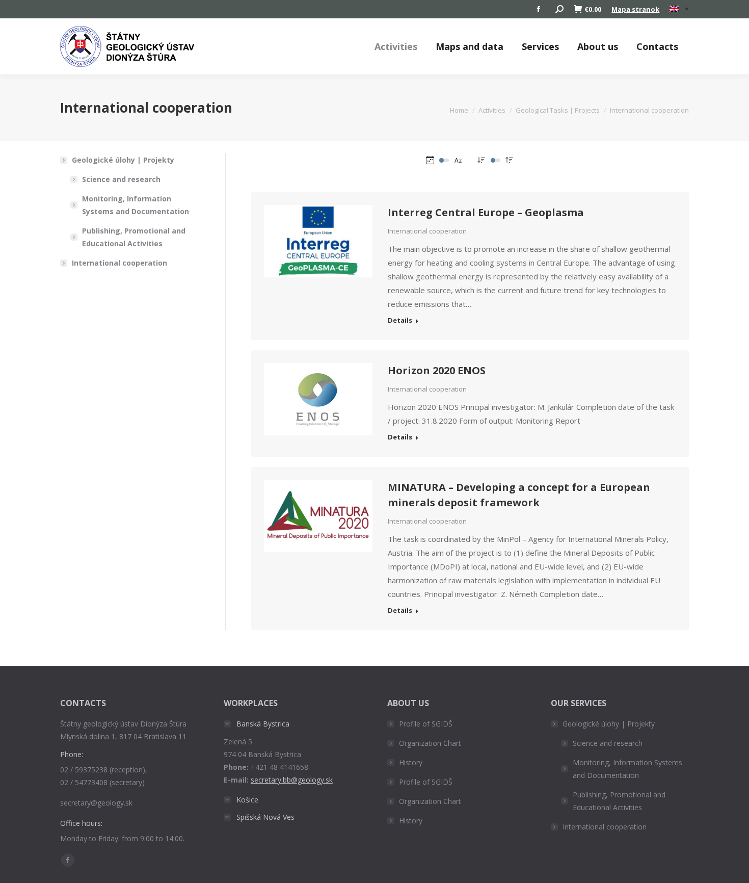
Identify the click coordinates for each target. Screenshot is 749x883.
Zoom (304, 221)
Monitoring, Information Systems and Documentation (135, 205)
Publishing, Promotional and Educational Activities (133, 237)
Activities (395, 46)
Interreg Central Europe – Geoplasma (486, 212)
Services (540, 46)
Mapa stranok (635, 9)
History (410, 762)
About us (597, 46)
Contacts (657, 46)
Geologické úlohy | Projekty (123, 160)
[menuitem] (679, 9)
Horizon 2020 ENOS (437, 370)
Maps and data (469, 46)
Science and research (121, 179)
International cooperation (427, 231)
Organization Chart (430, 743)
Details (331, 221)
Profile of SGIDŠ (425, 724)
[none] (679, 9)
